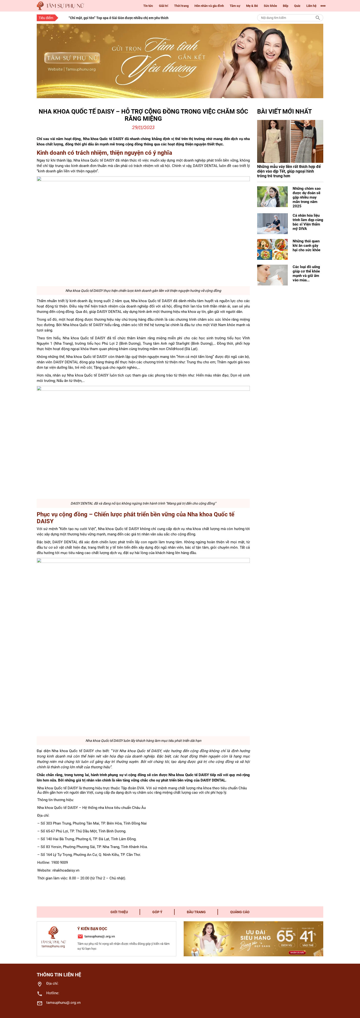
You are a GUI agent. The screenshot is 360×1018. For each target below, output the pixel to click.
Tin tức (148, 6)
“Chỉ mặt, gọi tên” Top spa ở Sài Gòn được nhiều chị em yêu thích (118, 18)
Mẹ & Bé (252, 6)
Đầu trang (196, 912)
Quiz (297, 6)
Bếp (285, 6)
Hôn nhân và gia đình (209, 6)
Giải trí (163, 6)
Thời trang (181, 6)
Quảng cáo (240, 912)
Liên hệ (311, 6)
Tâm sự (235, 6)
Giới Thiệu (119, 912)
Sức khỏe (270, 6)
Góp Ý (157, 912)
